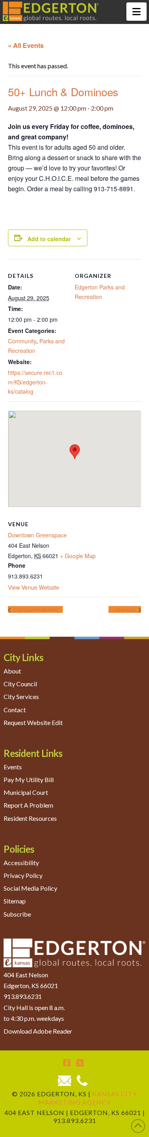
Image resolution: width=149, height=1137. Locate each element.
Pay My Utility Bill (29, 779)
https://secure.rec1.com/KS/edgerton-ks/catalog (35, 382)
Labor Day (125, 609)
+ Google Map (78, 556)
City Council (20, 683)
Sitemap (15, 901)
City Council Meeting (35, 609)
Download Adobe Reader (38, 1031)
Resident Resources (30, 818)
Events (13, 767)
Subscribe (17, 914)
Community (22, 341)
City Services (21, 696)
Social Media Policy (30, 888)
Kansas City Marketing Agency (87, 1098)
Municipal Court (26, 792)
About (12, 671)
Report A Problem (28, 805)
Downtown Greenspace (37, 535)
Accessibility (21, 862)
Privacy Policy (23, 875)
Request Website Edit (33, 722)
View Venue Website (33, 587)
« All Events (26, 45)
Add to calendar (49, 239)
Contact (15, 709)
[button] (136, 11)
